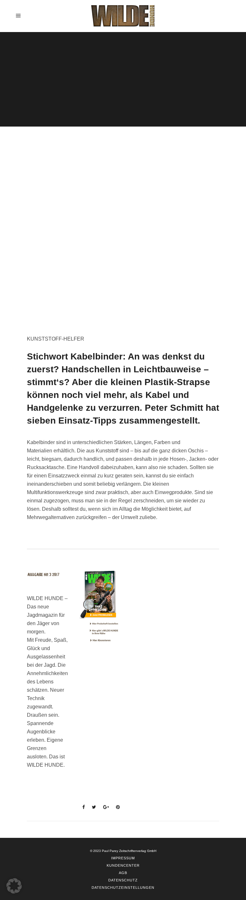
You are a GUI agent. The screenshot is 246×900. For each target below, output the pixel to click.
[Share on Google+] (104, 807)
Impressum (123, 858)
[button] (14, 886)
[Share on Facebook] (81, 807)
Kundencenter (123, 865)
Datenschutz (123, 880)
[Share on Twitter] (92, 807)
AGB (123, 873)
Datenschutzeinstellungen (123, 887)
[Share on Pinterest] (116, 807)
